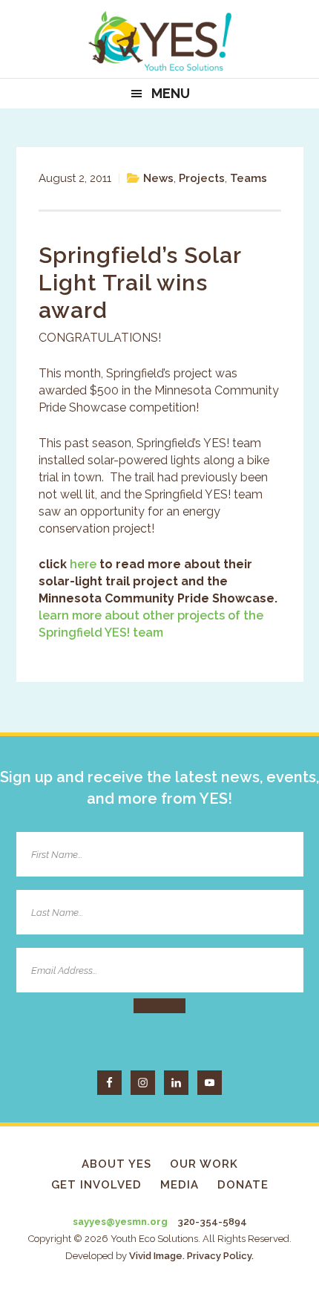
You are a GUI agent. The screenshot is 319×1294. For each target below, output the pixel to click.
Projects (202, 178)
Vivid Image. (157, 1255)
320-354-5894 (212, 1221)
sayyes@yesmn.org (120, 1221)
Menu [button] (170, 93)
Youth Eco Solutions (159, 41)
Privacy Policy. (220, 1255)
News (158, 178)
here (84, 564)
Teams (248, 178)
